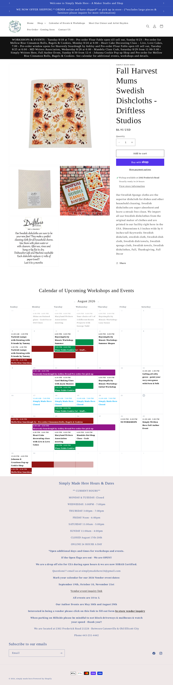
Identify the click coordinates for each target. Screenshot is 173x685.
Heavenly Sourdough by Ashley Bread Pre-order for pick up (43, 373)
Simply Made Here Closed (42, 403)
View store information (132, 186)
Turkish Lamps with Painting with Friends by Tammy (20, 340)
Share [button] (123, 263)
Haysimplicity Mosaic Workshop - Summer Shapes (108, 340)
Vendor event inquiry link (86, 591)
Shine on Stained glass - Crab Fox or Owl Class (42, 319)
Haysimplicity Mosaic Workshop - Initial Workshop (108, 383)
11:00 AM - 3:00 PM (150, 419)
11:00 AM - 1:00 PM (19, 334)
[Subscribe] (61, 653)
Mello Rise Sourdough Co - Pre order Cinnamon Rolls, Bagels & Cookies (21, 362)
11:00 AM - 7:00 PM (41, 398)
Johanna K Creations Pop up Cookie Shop (19, 462)
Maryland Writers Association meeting (64, 319)
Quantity (120, 136)
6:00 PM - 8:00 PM (41, 313)
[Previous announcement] (9, 3)
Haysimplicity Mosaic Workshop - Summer (64, 340)
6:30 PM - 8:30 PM (63, 377)
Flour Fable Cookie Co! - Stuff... (65, 350)
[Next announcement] (164, 3)
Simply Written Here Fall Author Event (150, 425)
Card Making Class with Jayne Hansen (64, 382)
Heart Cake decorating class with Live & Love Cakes (41, 440)
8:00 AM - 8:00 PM (41, 371)
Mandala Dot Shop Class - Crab (86, 437)
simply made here (24, 678)
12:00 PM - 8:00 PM (129, 419)
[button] (41, 23)
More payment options (140, 169)
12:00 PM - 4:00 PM (19, 456)
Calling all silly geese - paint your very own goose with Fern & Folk (151, 378)
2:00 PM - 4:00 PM (19, 347)
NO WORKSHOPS (129, 422)
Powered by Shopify (42, 678)
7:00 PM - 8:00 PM (63, 347)
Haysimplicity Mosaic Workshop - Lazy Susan (108, 319)
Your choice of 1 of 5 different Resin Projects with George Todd (86, 321)
